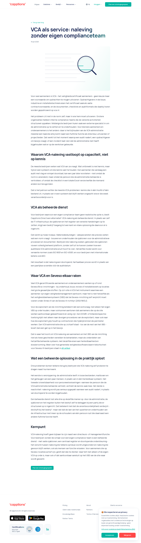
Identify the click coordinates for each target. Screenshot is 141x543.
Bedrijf (58, 4)
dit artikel (65, 348)
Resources (70, 4)
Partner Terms (68, 518)
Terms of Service (92, 514)
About (88, 505)
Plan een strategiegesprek (118, 4)
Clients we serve (116, 505)
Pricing (65, 505)
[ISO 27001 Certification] (29, 529)
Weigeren (127, 535)
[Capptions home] (18, 4)
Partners (89, 510)
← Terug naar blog (37, 22)
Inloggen (97, 4)
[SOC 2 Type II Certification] (38, 529)
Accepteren (109, 535)
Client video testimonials (71, 510)
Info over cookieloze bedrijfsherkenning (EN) (118, 529)
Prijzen (37, 4)
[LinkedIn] (48, 529)
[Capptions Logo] (33, 504)
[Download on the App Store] (18, 518)
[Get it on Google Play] (36, 518)
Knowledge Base (69, 514)
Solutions (46, 4)
